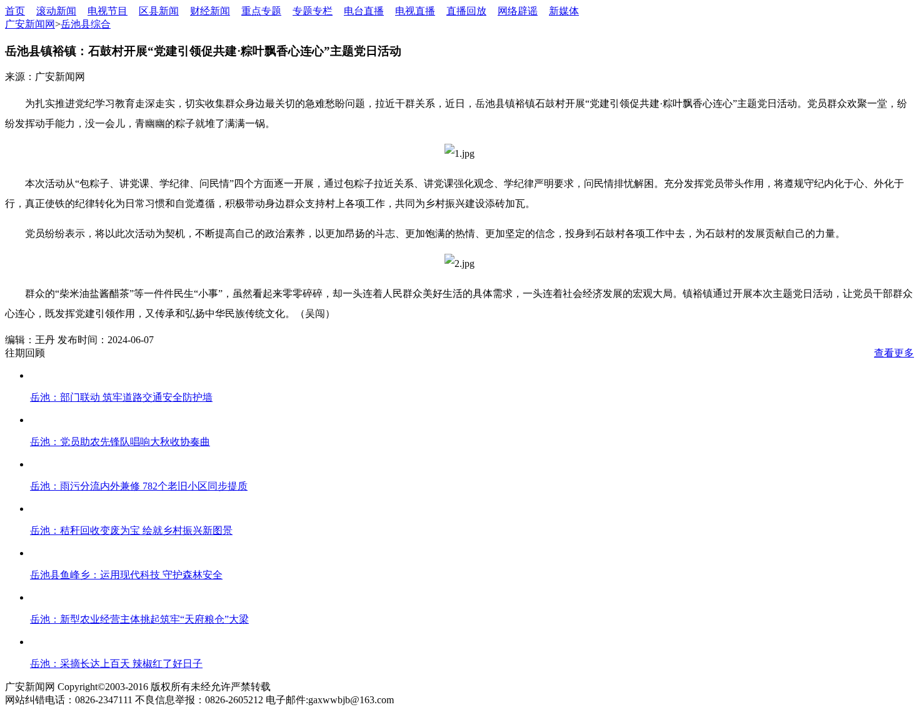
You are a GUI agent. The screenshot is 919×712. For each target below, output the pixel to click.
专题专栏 (313, 11)
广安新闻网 (30, 24)
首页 (15, 11)
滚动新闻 (56, 11)
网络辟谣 (518, 11)
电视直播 (415, 11)
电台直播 (364, 11)
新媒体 (564, 11)
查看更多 (894, 353)
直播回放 (466, 11)
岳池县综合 (86, 24)
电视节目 (108, 11)
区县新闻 (159, 11)
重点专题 (261, 11)
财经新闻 (210, 11)
